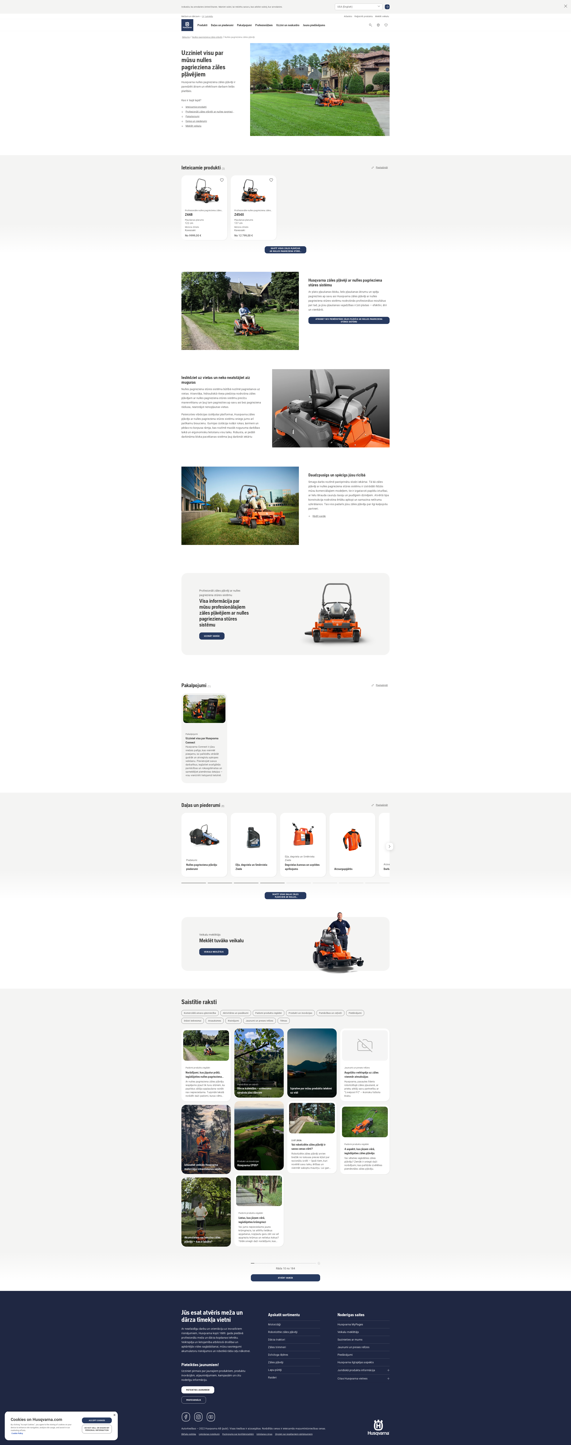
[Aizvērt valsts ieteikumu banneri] (565, 6)
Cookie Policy (17, 1433)
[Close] (114, 1415)
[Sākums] (187, 25)
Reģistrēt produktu (363, 16)
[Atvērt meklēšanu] (370, 25)
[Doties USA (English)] (387, 6)
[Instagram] (198, 1416)
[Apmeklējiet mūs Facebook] (185, 1416)
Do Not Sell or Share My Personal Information (96, 1429)
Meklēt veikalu (382, 16)
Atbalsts (348, 16)
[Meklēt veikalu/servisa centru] (378, 25)
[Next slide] (389, 846)
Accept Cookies (97, 1420)
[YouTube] (210, 1416)
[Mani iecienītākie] (386, 25)
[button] (202, 25)
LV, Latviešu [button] (207, 16)
